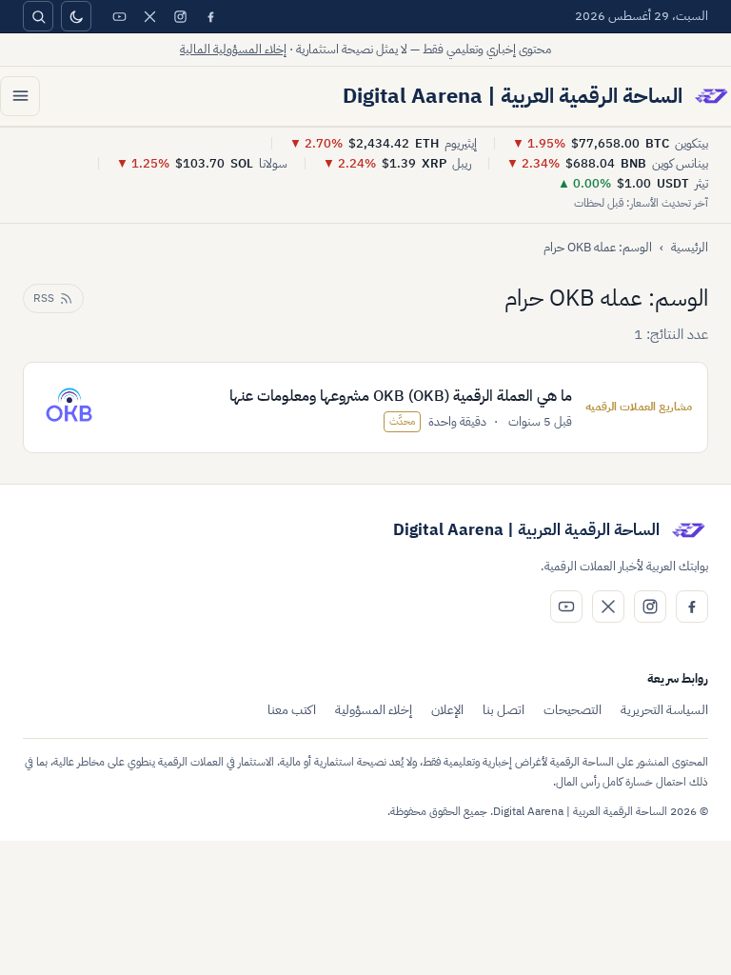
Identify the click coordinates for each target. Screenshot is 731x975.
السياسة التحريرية (664, 710)
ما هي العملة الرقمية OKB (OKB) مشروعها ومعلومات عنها (400, 396)
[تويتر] (149, 16)
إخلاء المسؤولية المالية (233, 49)
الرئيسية (689, 247)
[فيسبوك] (210, 16)
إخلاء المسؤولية (373, 710)
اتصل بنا (503, 710)
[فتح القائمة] (20, 96)
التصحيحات (572, 710)
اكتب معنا (291, 710)
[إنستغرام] (180, 16)
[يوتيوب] (119, 16)
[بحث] (38, 16)
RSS (43, 298)
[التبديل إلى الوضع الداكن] (76, 16)
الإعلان (447, 710)
